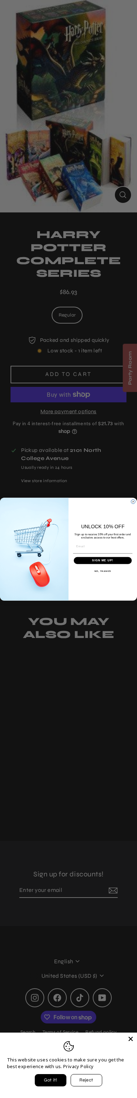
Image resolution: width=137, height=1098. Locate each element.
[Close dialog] (133, 501)
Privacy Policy (78, 1066)
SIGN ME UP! (102, 560)
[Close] (130, 1038)
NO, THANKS (102, 571)
